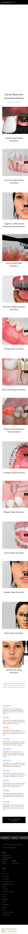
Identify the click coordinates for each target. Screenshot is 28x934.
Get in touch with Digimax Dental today (14, 819)
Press (3, 909)
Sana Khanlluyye (7, 760)
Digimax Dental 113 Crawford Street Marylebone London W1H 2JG (7, 859)
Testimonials (5, 899)
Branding (4, 886)
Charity (4, 902)
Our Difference (5, 879)
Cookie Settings (6, 914)
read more (5, 713)
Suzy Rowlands (7, 705)
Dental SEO (5, 889)
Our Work (4, 896)
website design (11, 71)
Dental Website (17, 47)
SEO (18, 71)
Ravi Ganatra (6, 738)
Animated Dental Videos (8, 891)
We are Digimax (6, 876)
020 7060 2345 (15, 863)
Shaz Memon (12, 847)
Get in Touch (23, 837)
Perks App (4, 894)
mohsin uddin (6, 801)
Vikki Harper (6, 717)
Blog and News (5, 904)
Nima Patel (5, 727)
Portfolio (14, 837)
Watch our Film (5, 837)
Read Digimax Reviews (7, 881)
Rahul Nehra (6, 790)
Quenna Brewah (7, 748)
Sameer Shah (6, 770)
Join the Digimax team (7, 912)
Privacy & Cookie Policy (17, 844)
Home (3, 871)
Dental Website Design (7, 884)
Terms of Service (6, 844)
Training (4, 907)
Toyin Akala (6, 780)
